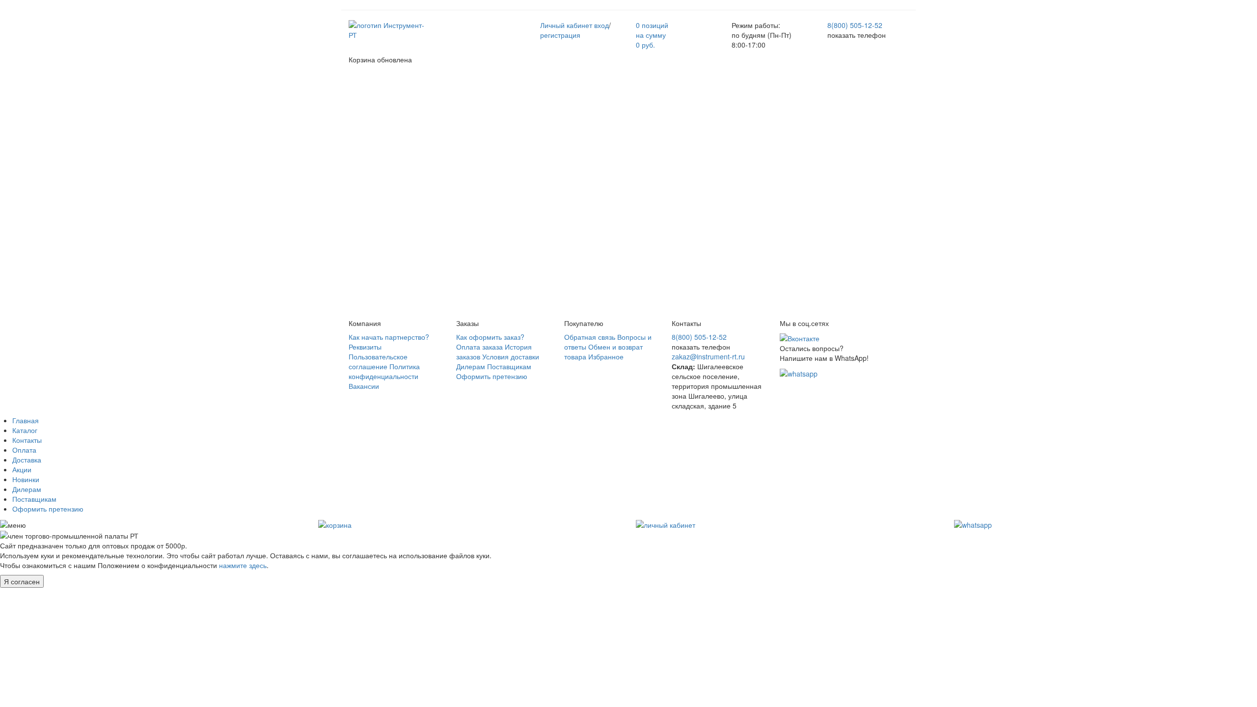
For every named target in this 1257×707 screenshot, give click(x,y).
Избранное (606, 356)
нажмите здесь (243, 565)
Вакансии (364, 386)
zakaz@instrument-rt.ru (708, 356)
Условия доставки (510, 356)
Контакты (27, 440)
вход (601, 25)
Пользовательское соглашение (378, 361)
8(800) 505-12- (854, 25)
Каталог (24, 430)
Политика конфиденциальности (384, 371)
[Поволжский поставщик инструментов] (389, 29)
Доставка (26, 459)
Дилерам (470, 366)
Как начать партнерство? (389, 337)
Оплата (24, 450)
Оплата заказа (479, 347)
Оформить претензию (491, 376)
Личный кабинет (566, 25)
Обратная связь (589, 337)
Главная (25, 420)
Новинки (25, 479)
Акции (21, 469)
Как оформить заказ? (490, 337)
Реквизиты (365, 347)
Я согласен (22, 581)
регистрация (560, 35)
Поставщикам (509, 366)
